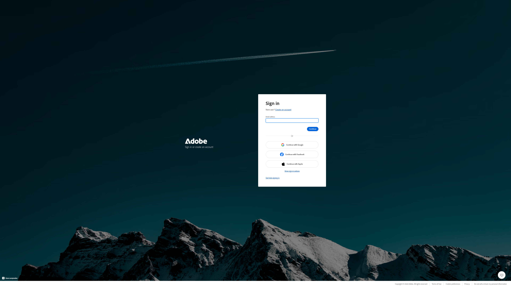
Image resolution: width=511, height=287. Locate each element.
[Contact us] (502, 275)
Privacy (467, 284)
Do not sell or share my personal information (490, 284)
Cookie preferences (453, 284)
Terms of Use (436, 284)
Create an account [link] (283, 109)
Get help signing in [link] (272, 178)
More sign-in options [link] (292, 171)
